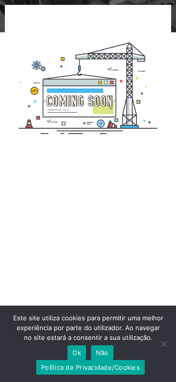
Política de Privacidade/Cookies (90, 367)
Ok (76, 353)
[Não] (164, 344)
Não (102, 353)
